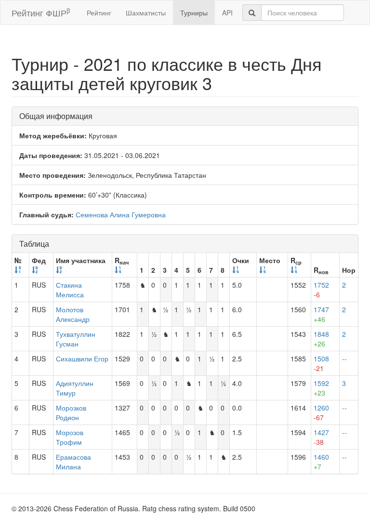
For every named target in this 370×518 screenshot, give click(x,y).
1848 (321, 338)
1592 (321, 388)
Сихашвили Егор (82, 358)
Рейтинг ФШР (41, 12)
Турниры (194, 12)
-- (344, 358)
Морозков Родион (71, 412)
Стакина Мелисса (70, 289)
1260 (321, 412)
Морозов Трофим (69, 437)
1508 (321, 363)
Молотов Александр (73, 314)
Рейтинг (99, 12)
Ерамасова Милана (73, 461)
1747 (321, 314)
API (227, 12)
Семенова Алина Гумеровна (121, 214)
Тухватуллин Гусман (75, 338)
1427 (321, 437)
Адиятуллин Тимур (74, 388)
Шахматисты (146, 12)
